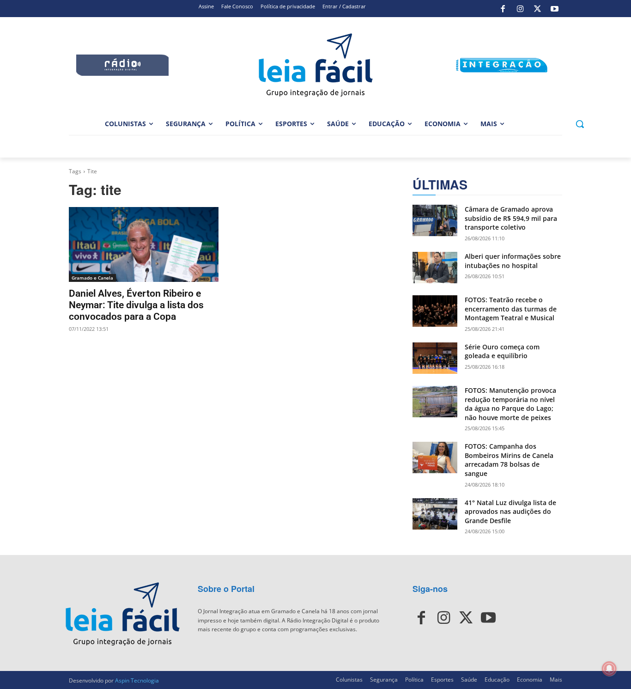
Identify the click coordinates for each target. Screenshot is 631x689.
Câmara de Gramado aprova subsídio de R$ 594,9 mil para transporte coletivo (511, 218)
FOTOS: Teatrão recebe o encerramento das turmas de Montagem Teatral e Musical (511, 308)
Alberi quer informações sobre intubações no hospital (513, 261)
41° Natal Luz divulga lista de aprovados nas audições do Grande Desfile (510, 511)
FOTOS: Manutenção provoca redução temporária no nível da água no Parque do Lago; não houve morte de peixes (510, 404)
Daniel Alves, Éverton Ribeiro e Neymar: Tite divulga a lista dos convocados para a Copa (136, 305)
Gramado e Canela (92, 277)
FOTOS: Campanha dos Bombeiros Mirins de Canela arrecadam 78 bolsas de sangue (509, 460)
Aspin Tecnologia (137, 680)
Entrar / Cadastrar (344, 6)
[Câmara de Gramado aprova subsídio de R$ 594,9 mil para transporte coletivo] (435, 220)
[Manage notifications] (609, 668)
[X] (537, 8)
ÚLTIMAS (440, 184)
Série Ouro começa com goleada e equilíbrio (502, 351)
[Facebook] (503, 8)
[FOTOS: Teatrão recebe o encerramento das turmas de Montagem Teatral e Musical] (435, 311)
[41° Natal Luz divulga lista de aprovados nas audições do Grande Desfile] (435, 514)
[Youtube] (554, 8)
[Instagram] (520, 8)
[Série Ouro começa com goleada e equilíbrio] (435, 358)
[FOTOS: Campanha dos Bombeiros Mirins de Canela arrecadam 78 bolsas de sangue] (435, 457)
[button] (580, 124)
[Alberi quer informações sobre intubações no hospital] (435, 267)
